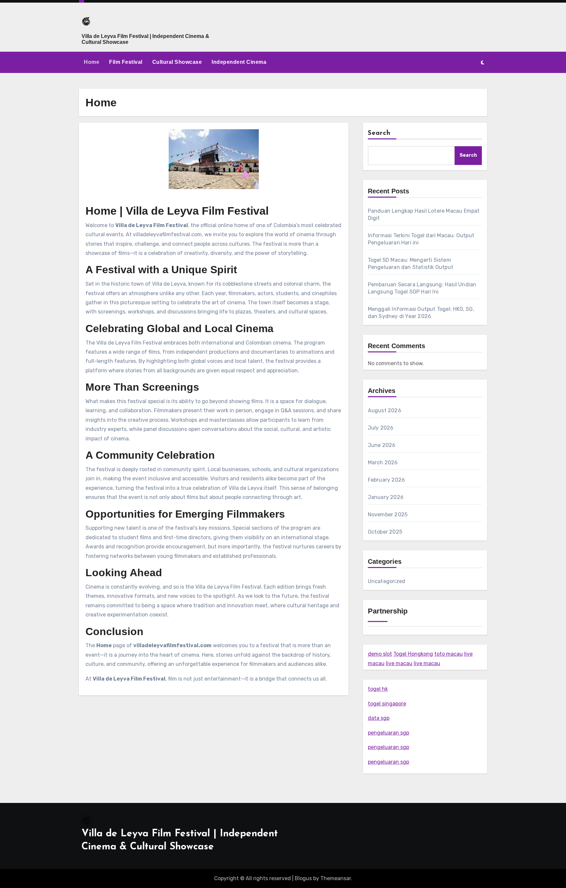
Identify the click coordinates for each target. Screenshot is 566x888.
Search (379, 133)
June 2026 (382, 445)
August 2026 (384, 410)
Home (91, 62)
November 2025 (388, 514)
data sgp (378, 718)
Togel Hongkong (413, 654)
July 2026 (381, 428)
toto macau (448, 654)
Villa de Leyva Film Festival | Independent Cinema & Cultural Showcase (145, 39)
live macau (399, 663)
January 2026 (386, 497)
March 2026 (383, 462)
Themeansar (335, 878)
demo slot (380, 654)
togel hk (378, 689)
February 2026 (386, 480)
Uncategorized (387, 581)
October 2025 (385, 532)
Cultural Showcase (177, 62)
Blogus (303, 878)
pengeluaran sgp (388, 733)
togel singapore (387, 704)
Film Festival (125, 62)
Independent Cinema (239, 62)
